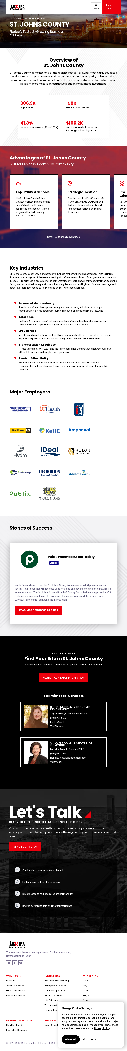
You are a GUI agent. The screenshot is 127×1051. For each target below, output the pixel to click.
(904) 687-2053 (58, 753)
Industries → (54, 976)
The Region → (92, 976)
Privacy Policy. (102, 1028)
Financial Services (53, 995)
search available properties (63, 677)
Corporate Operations (55, 990)
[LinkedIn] (14, 962)
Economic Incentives (16, 995)
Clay (85, 985)
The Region (15, 19)
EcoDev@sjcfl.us (58, 722)
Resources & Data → (20, 1020)
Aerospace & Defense (55, 985)
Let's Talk (108, 7)
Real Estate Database (16, 1030)
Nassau (86, 1000)
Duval (85, 990)
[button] (96, 6)
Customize (89, 1039)
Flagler (86, 995)
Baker (85, 981)
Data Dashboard (14, 1025)
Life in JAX (11, 981)
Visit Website (57, 726)
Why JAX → (13, 976)
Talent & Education (15, 985)
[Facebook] (8, 962)
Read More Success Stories (38, 610)
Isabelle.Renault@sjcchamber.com (68, 757)
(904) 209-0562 (58, 718)
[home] (15, 7)
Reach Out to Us (25, 846)
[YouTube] (20, 962)
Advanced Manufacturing (57, 981)
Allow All (70, 1039)
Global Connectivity (15, 990)
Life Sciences (51, 1000)
